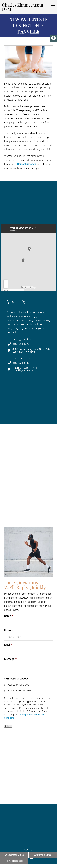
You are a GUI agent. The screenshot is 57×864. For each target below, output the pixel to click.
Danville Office (44, 855)
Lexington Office (16, 855)
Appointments (15, 861)
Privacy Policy (26, 714)
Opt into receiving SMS (18, 684)
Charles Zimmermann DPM (22, 7)
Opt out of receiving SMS (19, 690)
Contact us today (26, 164)
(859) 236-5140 (20, 363)
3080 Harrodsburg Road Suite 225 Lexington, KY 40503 (31, 350)
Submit (8, 726)
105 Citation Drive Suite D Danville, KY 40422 (26, 369)
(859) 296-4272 (20, 344)
